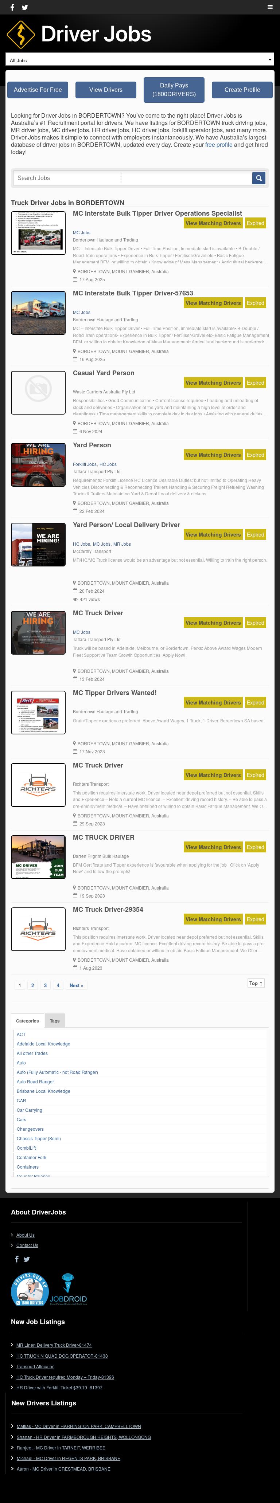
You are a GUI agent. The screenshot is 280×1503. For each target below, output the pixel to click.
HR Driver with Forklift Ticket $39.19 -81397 (59, 1387)
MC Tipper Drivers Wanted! (115, 692)
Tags (55, 1020)
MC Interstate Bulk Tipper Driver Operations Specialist (157, 213)
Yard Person (92, 445)
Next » (76, 985)
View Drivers (105, 90)
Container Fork (31, 1157)
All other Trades (32, 1053)
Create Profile (242, 90)
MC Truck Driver (98, 612)
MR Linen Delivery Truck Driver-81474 (54, 1345)
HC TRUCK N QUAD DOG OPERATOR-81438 (62, 1356)
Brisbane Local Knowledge (43, 1091)
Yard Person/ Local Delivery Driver (126, 524)
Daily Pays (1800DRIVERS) (174, 89)
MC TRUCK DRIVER (104, 837)
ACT (21, 1034)
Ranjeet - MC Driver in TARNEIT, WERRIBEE (61, 1447)
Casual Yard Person (104, 372)
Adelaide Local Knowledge (43, 1043)
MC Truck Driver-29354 (108, 909)
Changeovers (30, 1129)
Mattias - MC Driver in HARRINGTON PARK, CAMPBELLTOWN (79, 1426)
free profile (219, 144)
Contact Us (27, 1245)
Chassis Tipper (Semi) (39, 1138)
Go (258, 178)
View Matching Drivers (213, 223)
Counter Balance (33, 1176)
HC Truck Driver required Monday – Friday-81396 (65, 1377)
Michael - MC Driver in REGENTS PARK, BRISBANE (68, 1458)
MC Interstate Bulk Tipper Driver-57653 (133, 293)
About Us (25, 1235)
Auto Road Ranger (35, 1081)
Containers (28, 1166)
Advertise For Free (38, 90)
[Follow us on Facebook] (12, 7)
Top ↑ (256, 983)
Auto (21, 1062)
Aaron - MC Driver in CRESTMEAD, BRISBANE (63, 1468)
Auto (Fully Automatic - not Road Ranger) (57, 1072)
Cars (21, 1119)
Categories (27, 1020)
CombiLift (26, 1148)
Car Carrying (29, 1110)
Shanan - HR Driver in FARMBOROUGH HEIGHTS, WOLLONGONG (84, 1437)
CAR (21, 1100)
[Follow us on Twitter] (25, 7)
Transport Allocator (35, 1366)
